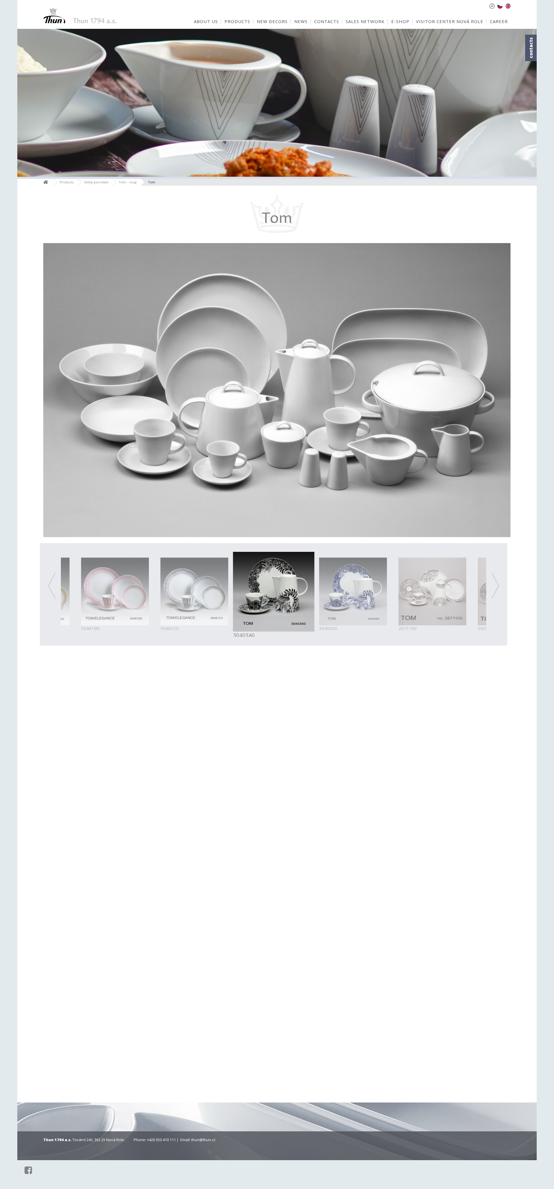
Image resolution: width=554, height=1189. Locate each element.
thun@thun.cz (203, 1139)
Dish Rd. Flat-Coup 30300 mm (391, 906)
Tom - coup (128, 182)
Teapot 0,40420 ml (391, 818)
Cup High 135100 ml (87, 731)
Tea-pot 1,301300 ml (315, 818)
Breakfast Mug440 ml (315, 731)
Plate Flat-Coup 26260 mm (238, 906)
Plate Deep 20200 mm (163, 906)
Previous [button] (51, 585)
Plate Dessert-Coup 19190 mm (315, 906)
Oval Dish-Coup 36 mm (466, 993)
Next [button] (495, 585)
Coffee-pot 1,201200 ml (239, 818)
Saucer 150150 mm (467, 731)
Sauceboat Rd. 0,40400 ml (239, 993)
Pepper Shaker (315, 1078)
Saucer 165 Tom (163, 816)
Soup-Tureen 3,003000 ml (163, 993)
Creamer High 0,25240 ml (467, 818)
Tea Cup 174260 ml (239, 731)
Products (67, 182)
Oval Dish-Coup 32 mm (391, 993)
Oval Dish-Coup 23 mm (315, 993)
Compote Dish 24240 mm (87, 993)
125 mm (391, 734)
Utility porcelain (96, 182)
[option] (273, 594)
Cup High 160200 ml (163, 731)
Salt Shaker (239, 1078)
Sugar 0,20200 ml (87, 906)
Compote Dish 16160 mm (467, 906)
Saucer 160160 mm (87, 818)
